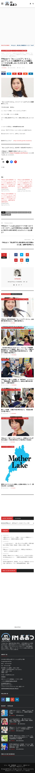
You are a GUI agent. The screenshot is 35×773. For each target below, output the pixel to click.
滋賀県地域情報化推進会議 (7, 688)
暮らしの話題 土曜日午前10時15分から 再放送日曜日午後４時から (17, 410)
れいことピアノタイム (22, 212)
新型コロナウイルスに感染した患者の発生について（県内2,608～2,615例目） (17, 485)
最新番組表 (13, 765)
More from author (17, 294)
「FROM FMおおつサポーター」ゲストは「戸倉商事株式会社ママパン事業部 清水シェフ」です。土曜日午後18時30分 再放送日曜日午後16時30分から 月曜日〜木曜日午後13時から (17, 350)
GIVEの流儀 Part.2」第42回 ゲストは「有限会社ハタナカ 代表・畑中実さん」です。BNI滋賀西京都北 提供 (21, 745)
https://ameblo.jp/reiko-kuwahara (22, 140)
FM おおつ (9, 769)
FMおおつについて (21, 766)
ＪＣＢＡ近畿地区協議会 (7, 681)
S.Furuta (13, 715)
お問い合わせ (12, 766)
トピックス (14, 50)
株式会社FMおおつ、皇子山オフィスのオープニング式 (15, 523)
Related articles (6, 294)
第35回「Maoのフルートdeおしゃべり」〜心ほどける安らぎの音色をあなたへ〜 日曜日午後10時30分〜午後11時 (21, 737)
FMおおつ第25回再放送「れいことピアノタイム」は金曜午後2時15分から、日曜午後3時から (17, 320)
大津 (29, 212)
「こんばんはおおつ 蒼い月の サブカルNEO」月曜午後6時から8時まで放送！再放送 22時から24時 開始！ (21, 720)
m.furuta (4, 67)
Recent (3, 706)
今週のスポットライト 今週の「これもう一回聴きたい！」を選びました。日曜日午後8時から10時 (21, 712)
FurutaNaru (13, 354)
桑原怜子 (3, 214)
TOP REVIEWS (18, 518)
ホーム (5, 765)
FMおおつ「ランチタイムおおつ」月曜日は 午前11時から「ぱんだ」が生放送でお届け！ (21, 728)
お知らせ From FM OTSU (6, 50)
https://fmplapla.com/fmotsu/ (19, 153)
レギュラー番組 (20, 50)
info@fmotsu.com (9, 674)
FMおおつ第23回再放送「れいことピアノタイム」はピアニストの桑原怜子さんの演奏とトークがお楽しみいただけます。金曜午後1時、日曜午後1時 (8, 198)
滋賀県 (9, 214)
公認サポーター (26, 765)
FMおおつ (8, 212)
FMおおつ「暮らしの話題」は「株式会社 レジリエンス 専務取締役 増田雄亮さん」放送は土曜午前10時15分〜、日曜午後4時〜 (17, 381)
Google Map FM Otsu (6, 661)
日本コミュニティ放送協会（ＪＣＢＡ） (10, 679)
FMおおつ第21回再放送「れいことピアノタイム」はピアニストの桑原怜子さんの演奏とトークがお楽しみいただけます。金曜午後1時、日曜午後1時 (8, 183)
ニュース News (11, 446)
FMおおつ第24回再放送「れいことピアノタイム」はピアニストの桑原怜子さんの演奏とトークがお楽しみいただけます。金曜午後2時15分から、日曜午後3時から (25, 183)
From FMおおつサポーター (15, 327)
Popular (10, 706)
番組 (25, 50)
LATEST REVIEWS (7, 518)
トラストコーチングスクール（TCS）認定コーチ (12, 686)
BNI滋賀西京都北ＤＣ (6, 683)
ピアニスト (14, 212)
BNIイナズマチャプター (6, 685)
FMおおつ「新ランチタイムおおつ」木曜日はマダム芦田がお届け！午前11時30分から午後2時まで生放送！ (17, 439)
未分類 (19, 389)
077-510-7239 (8, 663)
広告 (9, 765)
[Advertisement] (17, 25)
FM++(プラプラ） (5, 327)
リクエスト (19, 765)
